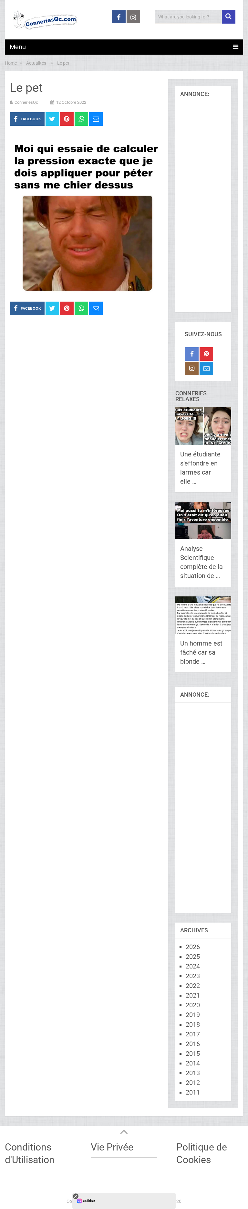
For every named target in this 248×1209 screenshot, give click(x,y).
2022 (193, 986)
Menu (18, 47)
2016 (193, 1044)
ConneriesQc (26, 102)
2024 (193, 966)
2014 (193, 1063)
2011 (193, 1092)
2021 (193, 995)
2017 (193, 1034)
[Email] (206, 368)
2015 (193, 1053)
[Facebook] (192, 354)
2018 (193, 1024)
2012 (193, 1082)
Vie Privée (112, 1147)
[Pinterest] (206, 354)
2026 (193, 947)
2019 (193, 1015)
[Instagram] (192, 368)
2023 (193, 976)
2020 (193, 1005)
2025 (193, 956)
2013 (193, 1073)
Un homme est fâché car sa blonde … (201, 652)
